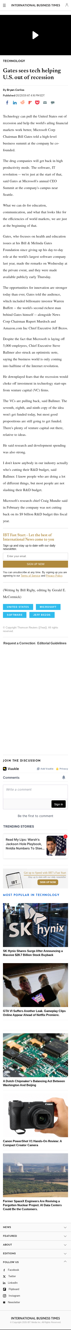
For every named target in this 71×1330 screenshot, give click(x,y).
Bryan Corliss (15, 90)
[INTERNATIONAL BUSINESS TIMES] (35, 6)
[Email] (45, 102)
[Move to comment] (52, 102)
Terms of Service (30, 575)
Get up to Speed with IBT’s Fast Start (45, 872)
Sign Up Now (48, 882)
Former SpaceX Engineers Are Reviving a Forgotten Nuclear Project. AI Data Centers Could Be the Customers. (32, 1205)
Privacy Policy (54, 575)
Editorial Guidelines (51, 643)
